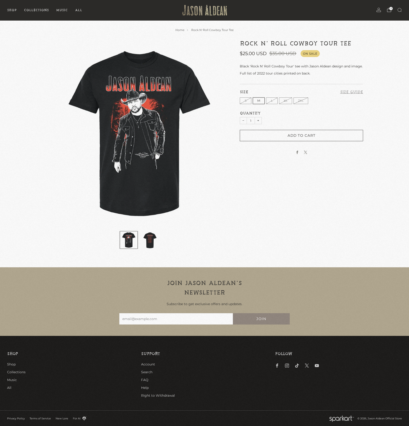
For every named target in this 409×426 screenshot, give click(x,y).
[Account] (378, 10)
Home (179, 30)
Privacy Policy (16, 418)
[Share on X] (305, 152)
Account (148, 364)
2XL (301, 100)
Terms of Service (40, 418)
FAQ (144, 380)
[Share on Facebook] (297, 152)
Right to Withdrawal (158, 395)
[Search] (399, 10)
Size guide (351, 92)
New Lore (62, 418)
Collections (36, 10)
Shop (12, 10)
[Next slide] (223, 133)
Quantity (250, 113)
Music (62, 10)
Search (146, 372)
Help (145, 388)
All (78, 10)
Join (261, 318)
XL (286, 100)
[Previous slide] (55, 133)
